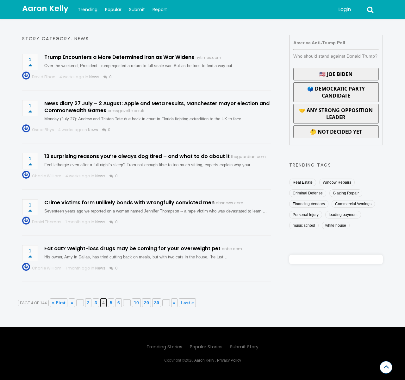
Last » (187, 302)
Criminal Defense (308, 193)
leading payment (343, 214)
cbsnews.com (229, 203)
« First (58, 302)
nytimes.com (208, 57)
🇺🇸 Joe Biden (335, 74)
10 (136, 302)
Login (344, 9)
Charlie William (46, 176)
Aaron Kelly (45, 8)
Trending (87, 9)
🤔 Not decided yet (336, 131)
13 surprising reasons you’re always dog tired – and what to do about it (137, 156)
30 (156, 302)
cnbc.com (232, 248)
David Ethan (43, 76)
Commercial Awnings (353, 204)
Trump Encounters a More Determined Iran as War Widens (119, 57)
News (94, 76)
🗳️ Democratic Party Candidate (336, 92)
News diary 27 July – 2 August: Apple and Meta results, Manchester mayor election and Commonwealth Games (157, 107)
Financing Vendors (309, 204)
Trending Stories (164, 347)
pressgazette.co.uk (126, 110)
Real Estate (303, 182)
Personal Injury (306, 214)
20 (146, 302)
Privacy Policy (229, 360)
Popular (113, 9)
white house (335, 225)
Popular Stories (206, 347)
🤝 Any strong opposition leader (336, 114)
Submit (137, 9)
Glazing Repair (346, 193)
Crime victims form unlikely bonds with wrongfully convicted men (129, 202)
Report (160, 9)
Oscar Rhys (43, 129)
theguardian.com (248, 156)
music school (304, 225)
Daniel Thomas (46, 222)
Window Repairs (337, 182)
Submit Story (244, 347)
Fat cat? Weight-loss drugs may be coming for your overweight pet (132, 248)
